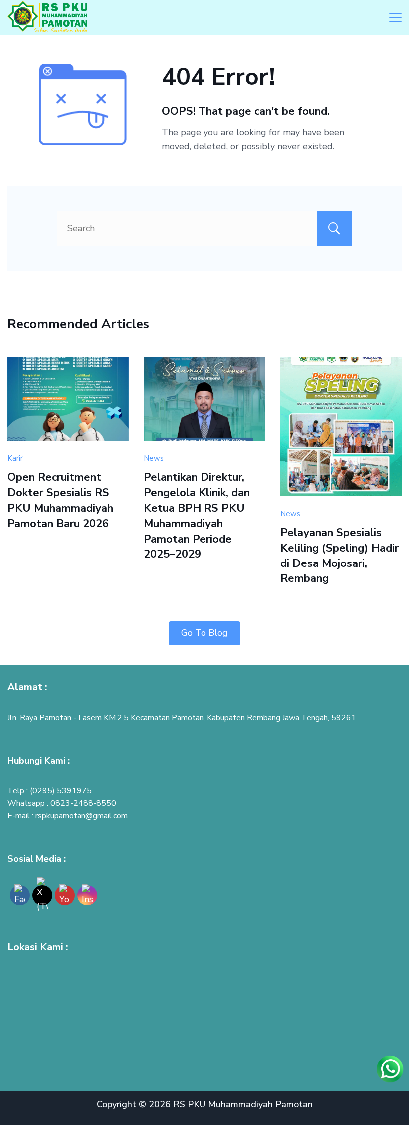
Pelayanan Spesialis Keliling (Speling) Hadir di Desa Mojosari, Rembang (339, 555)
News (154, 458)
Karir (15, 458)
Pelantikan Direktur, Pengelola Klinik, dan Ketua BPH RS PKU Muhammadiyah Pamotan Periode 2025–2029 (197, 516)
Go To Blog (204, 633)
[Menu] (395, 17)
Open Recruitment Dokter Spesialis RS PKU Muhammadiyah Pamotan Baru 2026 (60, 500)
